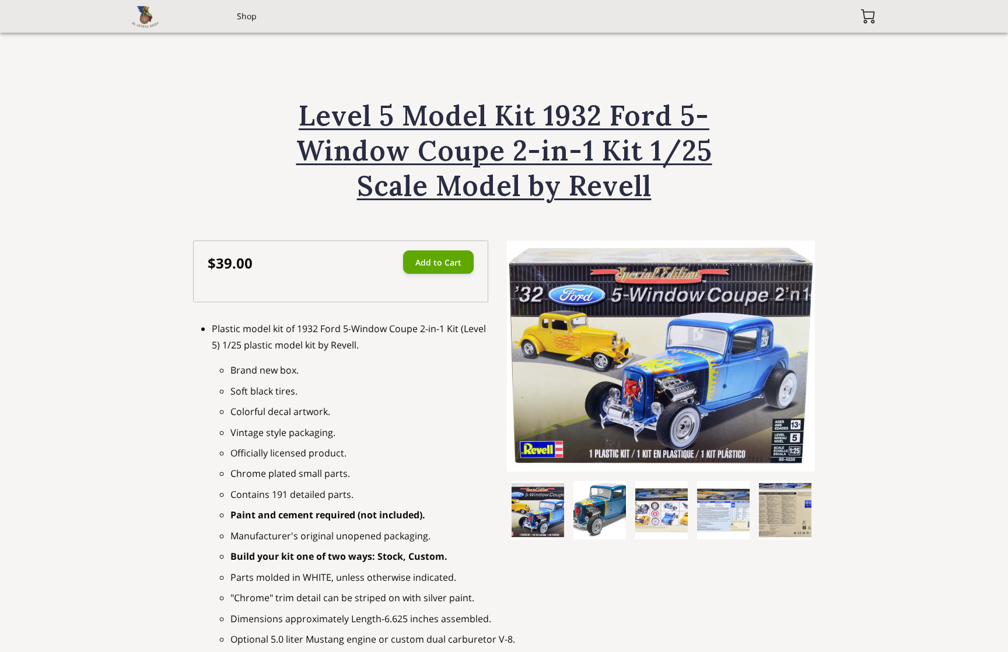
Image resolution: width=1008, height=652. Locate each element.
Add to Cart (438, 262)
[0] (868, 16)
